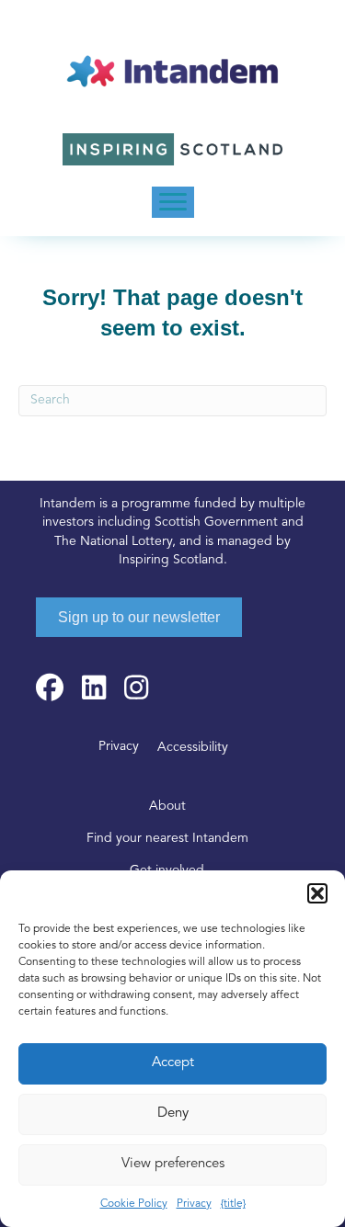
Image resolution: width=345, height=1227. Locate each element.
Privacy (194, 1204)
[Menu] (173, 202)
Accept (173, 1063)
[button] (317, 893)
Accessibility (192, 748)
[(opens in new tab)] (173, 149)
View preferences (172, 1164)
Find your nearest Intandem (167, 839)
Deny (173, 1113)
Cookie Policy (133, 1204)
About (167, 806)
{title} (233, 1204)
